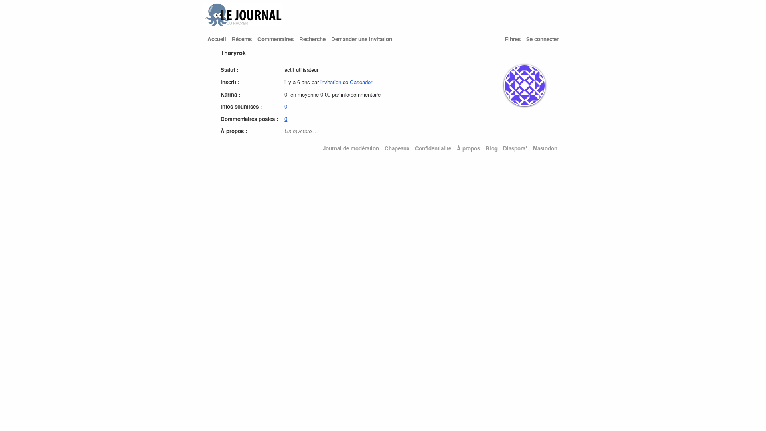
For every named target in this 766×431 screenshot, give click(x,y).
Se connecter (542, 39)
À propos (468, 148)
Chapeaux (397, 148)
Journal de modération (351, 148)
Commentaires (275, 39)
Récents (242, 39)
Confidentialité (433, 148)
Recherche (312, 39)
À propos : (234, 131)
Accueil (216, 39)
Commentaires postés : (249, 119)
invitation (330, 82)
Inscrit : (230, 82)
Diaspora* (515, 148)
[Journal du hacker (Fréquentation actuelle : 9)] (243, 24)
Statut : (229, 69)
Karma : (230, 94)
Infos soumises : (241, 106)
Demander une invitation (361, 39)
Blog (492, 148)
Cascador (361, 82)
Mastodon (545, 148)
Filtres (513, 39)
